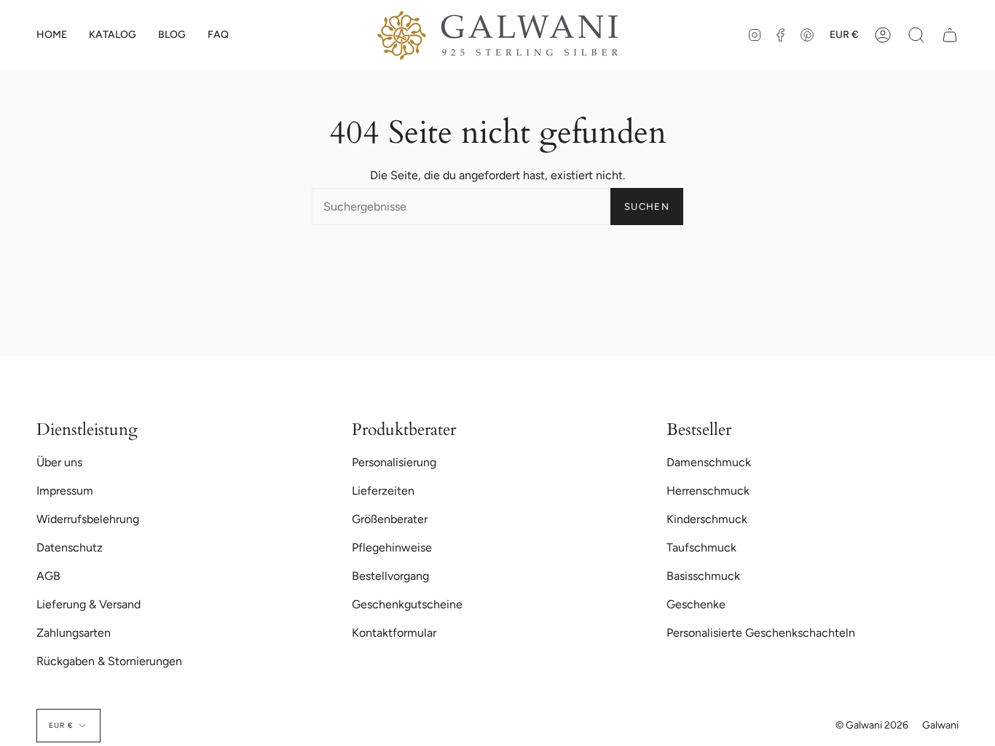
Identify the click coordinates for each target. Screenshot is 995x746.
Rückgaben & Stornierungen (109, 661)
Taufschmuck (701, 547)
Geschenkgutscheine (407, 604)
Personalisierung (394, 462)
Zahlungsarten (73, 633)
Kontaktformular (394, 633)
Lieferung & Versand (88, 604)
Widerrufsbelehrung (87, 519)
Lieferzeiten (383, 491)
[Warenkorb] (950, 35)
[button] (112, 35)
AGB (48, 576)
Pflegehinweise (392, 547)
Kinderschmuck (706, 519)
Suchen (646, 206)
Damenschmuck (708, 462)
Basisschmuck (703, 576)
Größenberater (390, 519)
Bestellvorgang (390, 576)
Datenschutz (69, 547)
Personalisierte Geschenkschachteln (760, 633)
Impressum (64, 491)
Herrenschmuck (708, 491)
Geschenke (695, 604)
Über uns (59, 462)
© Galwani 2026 (871, 725)
